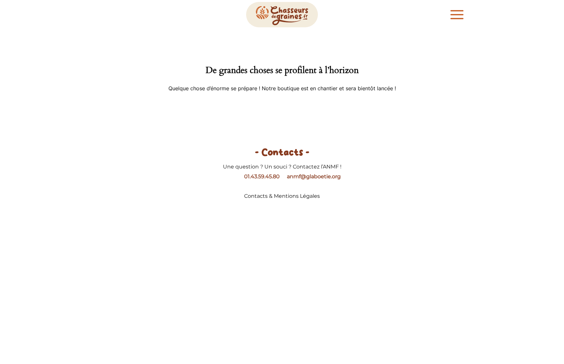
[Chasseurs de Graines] (282, 14)
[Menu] (457, 14)
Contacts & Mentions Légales (282, 196)
